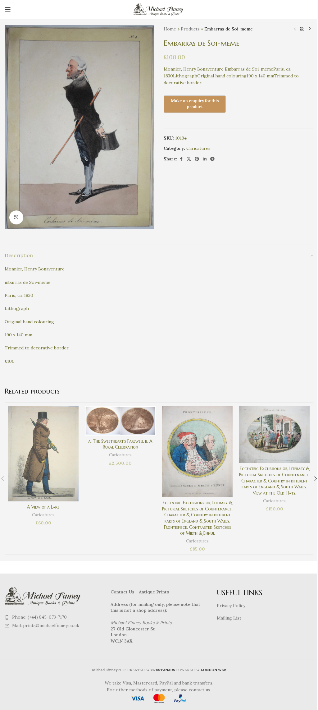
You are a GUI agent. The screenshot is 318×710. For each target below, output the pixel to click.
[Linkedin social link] (204, 159)
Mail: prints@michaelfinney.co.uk (45, 625)
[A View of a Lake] (43, 453)
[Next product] (309, 29)
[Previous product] (294, 29)
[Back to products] (302, 29)
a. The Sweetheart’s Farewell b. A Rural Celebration (120, 444)
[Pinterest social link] (197, 159)
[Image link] (43, 596)
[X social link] (189, 159)
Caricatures (198, 148)
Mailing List (229, 618)
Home (170, 29)
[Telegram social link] (212, 159)
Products (190, 29)
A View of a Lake (43, 507)
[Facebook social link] (181, 159)
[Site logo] (159, 9)
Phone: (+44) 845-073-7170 (39, 617)
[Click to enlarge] (16, 217)
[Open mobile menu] (8, 9)
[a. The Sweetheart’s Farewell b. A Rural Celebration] (120, 420)
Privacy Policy (231, 605)
